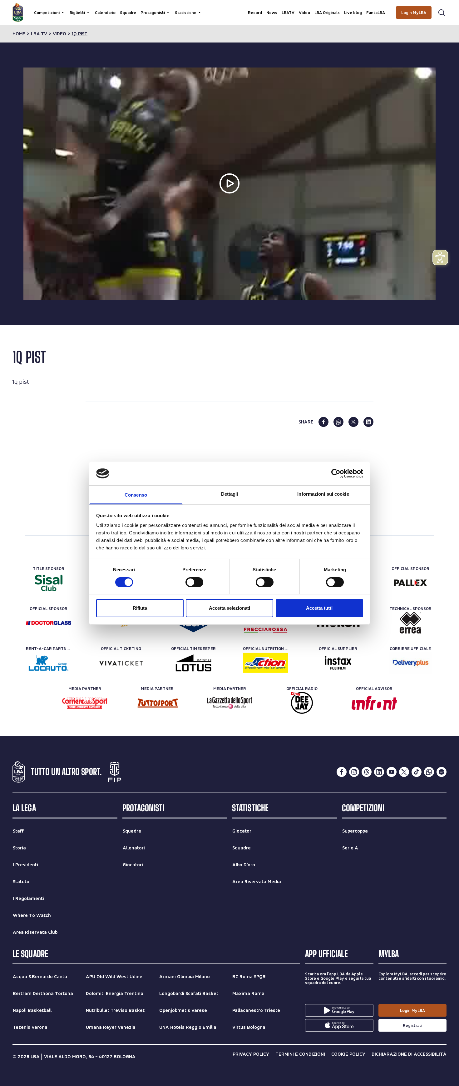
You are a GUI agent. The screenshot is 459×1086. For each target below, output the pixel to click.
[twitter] (353, 422)
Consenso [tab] (136, 495)
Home (18, 33)
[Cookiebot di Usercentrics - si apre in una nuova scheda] (335, 473)
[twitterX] (404, 772)
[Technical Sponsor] (410, 623)
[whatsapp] (338, 422)
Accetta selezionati (229, 608)
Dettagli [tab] (229, 494)
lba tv (39, 33)
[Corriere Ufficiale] (410, 663)
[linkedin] (368, 422)
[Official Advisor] (374, 703)
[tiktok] (417, 772)
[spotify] (442, 772)
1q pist (79, 33)
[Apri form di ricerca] (442, 13)
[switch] (194, 582)
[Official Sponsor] (410, 583)
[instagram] (354, 772)
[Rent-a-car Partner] (48, 663)
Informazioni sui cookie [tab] (323, 494)
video (59, 33)
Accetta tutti (319, 608)
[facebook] (323, 422)
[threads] (367, 772)
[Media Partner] (84, 703)
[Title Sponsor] (48, 583)
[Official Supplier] (338, 663)
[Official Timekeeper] (193, 663)
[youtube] (392, 772)
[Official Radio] (301, 703)
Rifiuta (140, 608)
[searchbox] (229, 8)
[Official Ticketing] (121, 663)
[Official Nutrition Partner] (265, 663)
